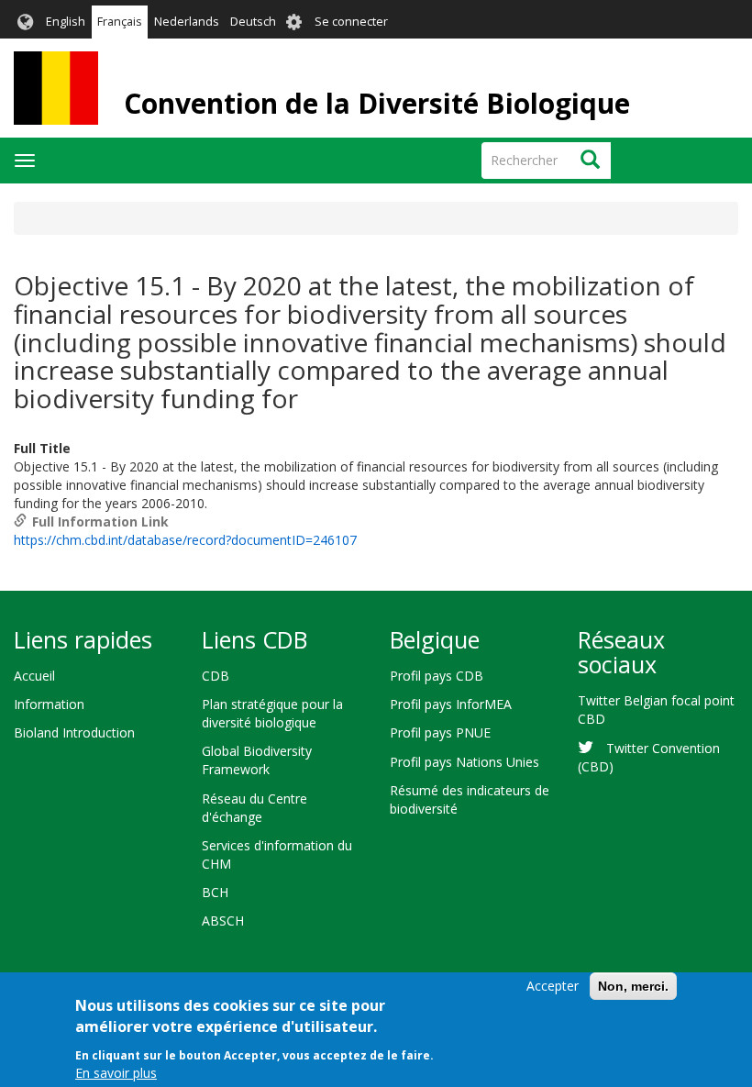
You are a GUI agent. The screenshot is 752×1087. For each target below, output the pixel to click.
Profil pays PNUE (440, 732)
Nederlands (186, 21)
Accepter (552, 985)
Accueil (34, 675)
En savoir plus (116, 1072)
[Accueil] (56, 88)
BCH (215, 892)
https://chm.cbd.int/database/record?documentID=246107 (185, 540)
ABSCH (223, 920)
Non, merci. (633, 986)
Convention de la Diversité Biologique (377, 103)
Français (119, 21)
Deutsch (253, 21)
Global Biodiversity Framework (257, 760)
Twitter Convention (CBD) (649, 757)
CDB (215, 675)
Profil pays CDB (436, 675)
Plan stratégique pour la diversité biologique (272, 713)
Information (49, 704)
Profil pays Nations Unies (464, 762)
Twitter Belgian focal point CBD (656, 709)
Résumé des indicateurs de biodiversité (469, 799)
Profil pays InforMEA (451, 704)
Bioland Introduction (74, 732)
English (65, 21)
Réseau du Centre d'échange (254, 808)
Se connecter (351, 21)
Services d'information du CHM (277, 854)
